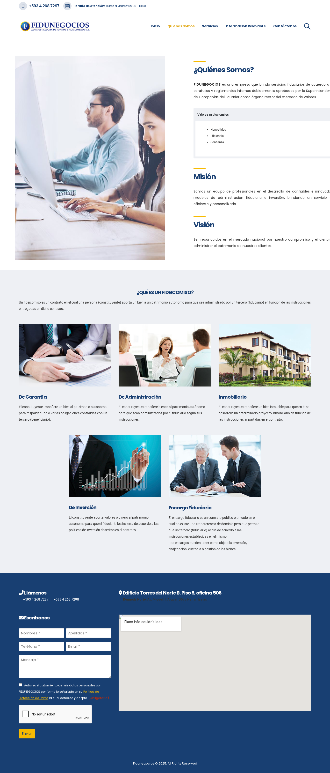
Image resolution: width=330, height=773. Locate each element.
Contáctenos (285, 26)
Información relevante (245, 26)
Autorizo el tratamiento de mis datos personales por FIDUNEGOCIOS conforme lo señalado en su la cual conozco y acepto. (64, 692)
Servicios (210, 26)
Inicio (155, 26)
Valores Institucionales (213, 114)
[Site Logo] (55, 26)
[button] (307, 26)
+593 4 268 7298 (66, 599)
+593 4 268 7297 (44, 6)
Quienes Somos (181, 26)
